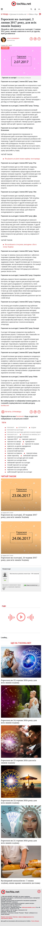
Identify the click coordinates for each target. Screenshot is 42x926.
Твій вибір (5, 48)
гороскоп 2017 (12, 434)
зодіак (33, 427)
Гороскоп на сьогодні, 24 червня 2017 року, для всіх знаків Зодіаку (19, 558)
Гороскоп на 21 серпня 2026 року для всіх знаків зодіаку (19, 841)
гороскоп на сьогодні (15, 430)
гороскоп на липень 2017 (31, 434)
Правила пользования (6, 917)
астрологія (22, 427)
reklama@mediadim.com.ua (29, 907)
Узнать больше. (35, 921)
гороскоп (10, 427)
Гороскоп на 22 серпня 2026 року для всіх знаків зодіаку (19, 801)
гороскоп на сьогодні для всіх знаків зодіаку (24, 432)
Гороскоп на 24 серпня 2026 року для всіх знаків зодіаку (19, 721)
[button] (35, 9)
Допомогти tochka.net (18, 14)
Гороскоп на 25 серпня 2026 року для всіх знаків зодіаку (19, 681)
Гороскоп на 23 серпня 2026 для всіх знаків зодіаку (18, 761)
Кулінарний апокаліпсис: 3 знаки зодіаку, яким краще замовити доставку (20, 881)
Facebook (20, 416)
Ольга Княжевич (13, 38)
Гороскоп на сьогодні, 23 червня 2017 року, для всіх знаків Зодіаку (19, 515)
